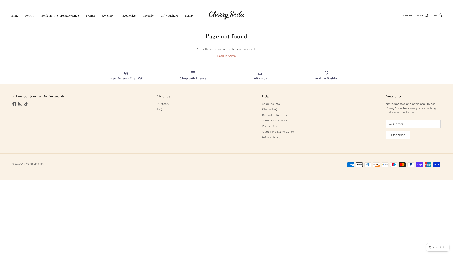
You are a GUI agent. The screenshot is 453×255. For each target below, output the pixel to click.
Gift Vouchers (169, 15)
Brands (90, 15)
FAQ (159, 109)
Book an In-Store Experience (60, 15)
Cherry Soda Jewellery (32, 163)
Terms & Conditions (275, 120)
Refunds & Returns (274, 115)
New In (29, 15)
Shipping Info (271, 104)
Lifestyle (148, 15)
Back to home (226, 56)
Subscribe (398, 135)
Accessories (128, 15)
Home (14, 15)
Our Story (162, 104)
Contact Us (269, 126)
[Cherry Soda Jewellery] (226, 15)
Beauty (189, 15)
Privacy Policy (271, 137)
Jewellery (108, 15)
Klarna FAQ (269, 109)
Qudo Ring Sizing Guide (278, 131)
